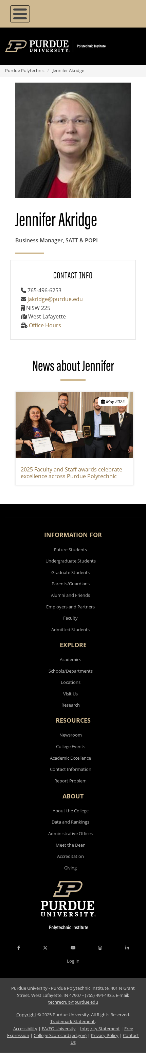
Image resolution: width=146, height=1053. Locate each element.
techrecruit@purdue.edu (73, 1002)
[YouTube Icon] (73, 948)
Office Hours (45, 325)
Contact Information (70, 769)
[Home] (65, 46)
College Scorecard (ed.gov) (60, 1035)
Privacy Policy (104, 1035)
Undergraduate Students (70, 561)
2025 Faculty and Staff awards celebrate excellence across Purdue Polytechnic (71, 473)
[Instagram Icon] (100, 948)
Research (70, 705)
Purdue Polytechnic (24, 70)
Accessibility (25, 1028)
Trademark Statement (72, 1021)
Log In (73, 961)
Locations (70, 682)
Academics (70, 659)
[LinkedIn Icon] (127, 948)
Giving (70, 868)
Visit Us (70, 694)
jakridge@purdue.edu (55, 299)
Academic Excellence (70, 758)
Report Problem (70, 781)
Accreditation (70, 856)
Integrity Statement (100, 1028)
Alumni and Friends (70, 595)
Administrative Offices (70, 833)
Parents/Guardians (71, 584)
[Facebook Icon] (18, 948)
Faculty (70, 618)
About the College (71, 811)
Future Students (70, 550)
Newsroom (70, 735)
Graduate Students (70, 572)
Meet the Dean (71, 845)
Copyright (26, 1015)
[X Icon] (46, 948)
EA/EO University (59, 1028)
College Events (70, 746)
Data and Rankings (70, 822)
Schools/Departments (71, 671)
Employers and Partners (70, 607)
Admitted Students (70, 629)
